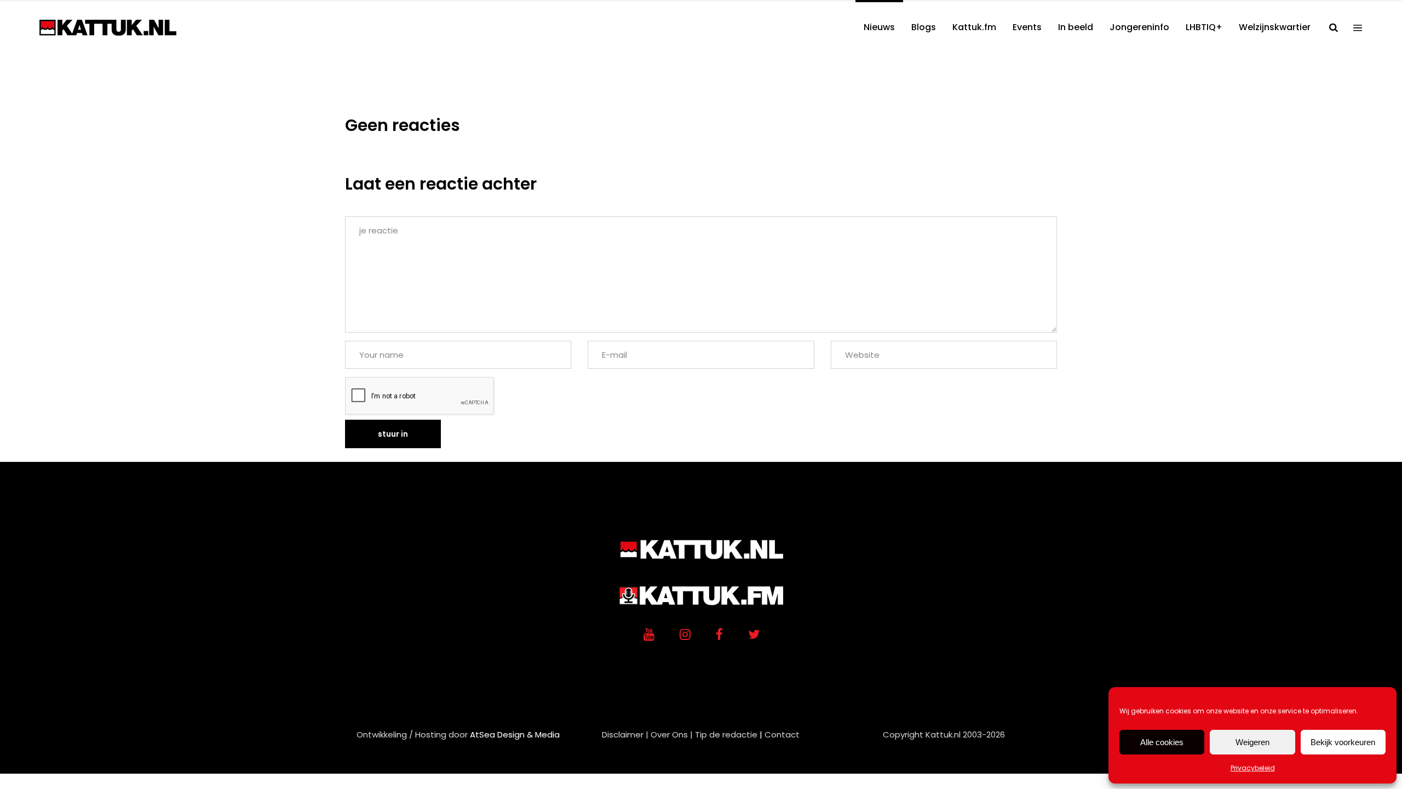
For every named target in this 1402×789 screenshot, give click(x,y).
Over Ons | (672, 734)
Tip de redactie (726, 734)
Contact (782, 734)
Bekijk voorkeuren (1343, 742)
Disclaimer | (625, 734)
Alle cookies (1161, 742)
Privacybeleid (1253, 768)
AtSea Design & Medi (512, 734)
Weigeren (1252, 742)
